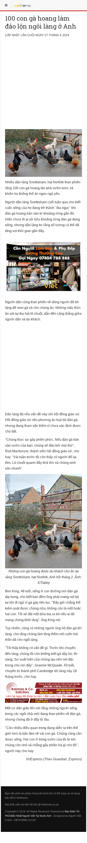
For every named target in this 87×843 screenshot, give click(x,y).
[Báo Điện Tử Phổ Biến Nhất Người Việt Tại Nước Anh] (22, 5)
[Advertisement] (43, 86)
